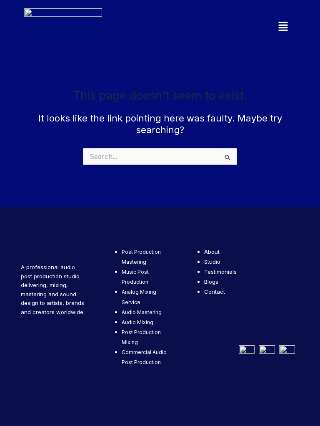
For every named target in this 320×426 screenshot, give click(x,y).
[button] (247, 27)
